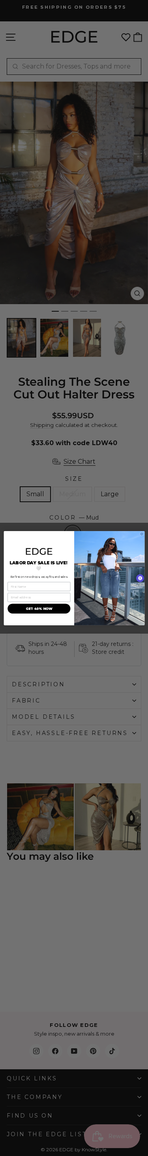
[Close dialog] (141, 533)
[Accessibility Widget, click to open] (140, 578)
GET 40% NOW (38, 608)
